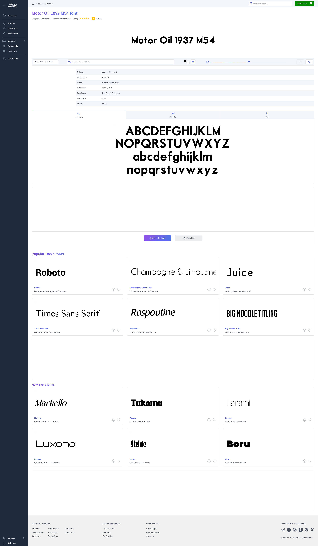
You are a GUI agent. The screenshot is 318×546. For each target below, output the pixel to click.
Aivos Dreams (41, 463)
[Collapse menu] (4, 5)
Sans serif (113, 72)
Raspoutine (134, 329)
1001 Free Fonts (109, 529)
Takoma (133, 418)
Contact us (150, 536)
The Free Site (108, 536)
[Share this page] (309, 61)
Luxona (37, 459)
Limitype (134, 422)
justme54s (46, 19)
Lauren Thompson (138, 291)
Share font (190, 238)
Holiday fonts (69, 532)
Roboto (37, 288)
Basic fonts (36, 529)
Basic (104, 72)
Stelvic (132, 459)
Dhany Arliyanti (232, 291)
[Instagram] (295, 531)
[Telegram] (283, 531)
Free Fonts (107, 532)
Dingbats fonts (53, 529)
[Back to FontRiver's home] (11, 5)
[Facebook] (289, 531)
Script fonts (36, 536)
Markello (37, 418)
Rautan (229, 422)
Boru (227, 459)
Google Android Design (44, 291)
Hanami (228, 418)
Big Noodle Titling (233, 329)
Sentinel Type (231, 332)
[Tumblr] (301, 531)
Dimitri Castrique (137, 332)
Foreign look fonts (38, 532)
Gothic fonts (52, 532)
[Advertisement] (52, 86)
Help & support (151, 529)
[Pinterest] (306, 531)
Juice (227, 288)
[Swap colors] (193, 61)
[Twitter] (312, 531)
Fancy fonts (69, 529)
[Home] (33, 3)
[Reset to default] (300, 61)
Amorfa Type (40, 422)
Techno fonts (53, 536)
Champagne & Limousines (141, 288)
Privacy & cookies (152, 532)
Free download (159, 238)
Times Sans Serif (41, 329)
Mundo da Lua (41, 332)
